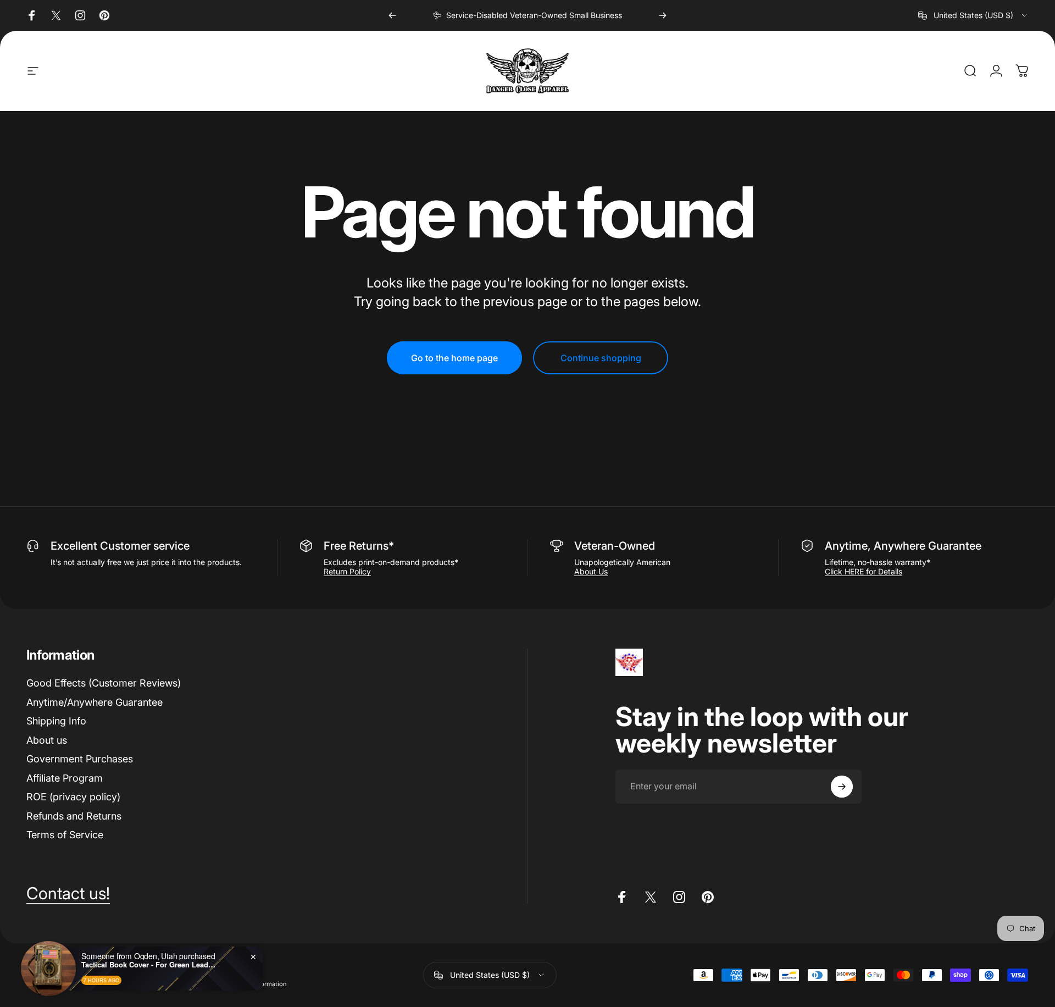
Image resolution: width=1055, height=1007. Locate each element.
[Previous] (392, 15)
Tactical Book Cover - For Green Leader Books (150, 964)
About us (46, 740)
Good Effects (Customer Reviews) (103, 683)
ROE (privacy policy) (73, 797)
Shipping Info (56, 721)
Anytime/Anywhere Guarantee (94, 702)
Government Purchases (79, 759)
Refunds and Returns (73, 816)
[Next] (663, 15)
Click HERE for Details (863, 571)
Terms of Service (64, 834)
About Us (591, 571)
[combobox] (973, 15)
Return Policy (347, 571)
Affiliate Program (64, 778)
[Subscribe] (842, 787)
